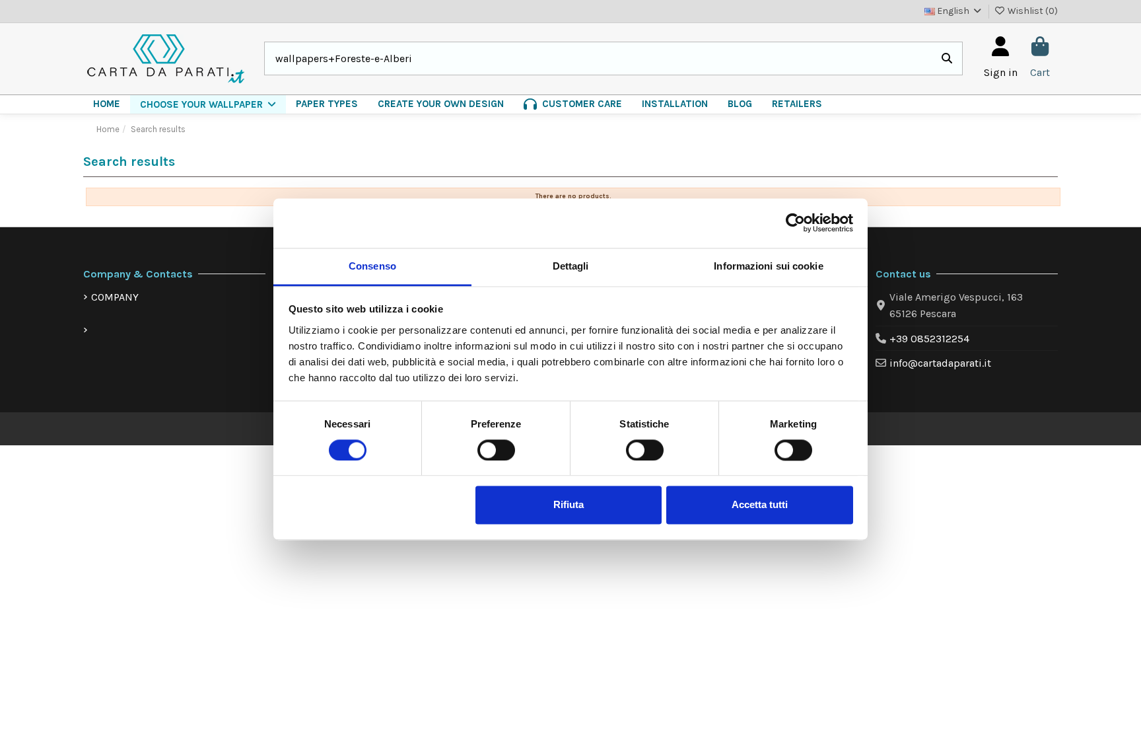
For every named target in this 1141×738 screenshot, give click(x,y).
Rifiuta (568, 505)
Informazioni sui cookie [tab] (768, 266)
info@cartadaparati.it (940, 363)
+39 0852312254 (929, 338)
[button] (208, 104)
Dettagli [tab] (571, 266)
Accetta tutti (760, 505)
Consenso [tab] (372, 266)
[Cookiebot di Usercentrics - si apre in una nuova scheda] (795, 223)
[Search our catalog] (947, 59)
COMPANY (115, 297)
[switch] (496, 450)
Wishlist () (1032, 11)
